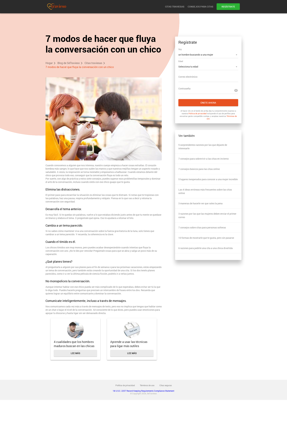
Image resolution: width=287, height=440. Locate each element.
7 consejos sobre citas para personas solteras (202, 227)
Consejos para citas (200, 6)
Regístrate (228, 6)
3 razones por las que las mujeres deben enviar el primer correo (207, 215)
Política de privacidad (125, 385)
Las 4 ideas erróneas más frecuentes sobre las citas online (205, 191)
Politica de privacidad (197, 113)
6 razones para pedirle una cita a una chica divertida (205, 248)
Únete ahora (208, 102)
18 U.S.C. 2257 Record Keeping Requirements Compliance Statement (143, 390)
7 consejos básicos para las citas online (199, 169)
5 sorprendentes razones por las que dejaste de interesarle (202, 146)
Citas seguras (165, 385)
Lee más (75, 353)
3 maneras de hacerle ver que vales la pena (200, 203)
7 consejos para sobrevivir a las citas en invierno (203, 158)
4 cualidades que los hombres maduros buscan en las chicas (74, 344)
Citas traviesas (174, 6)
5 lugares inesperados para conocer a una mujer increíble (208, 179)
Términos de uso (147, 385)
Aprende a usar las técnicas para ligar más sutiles (128, 344)
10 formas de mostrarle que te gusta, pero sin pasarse (206, 237)
